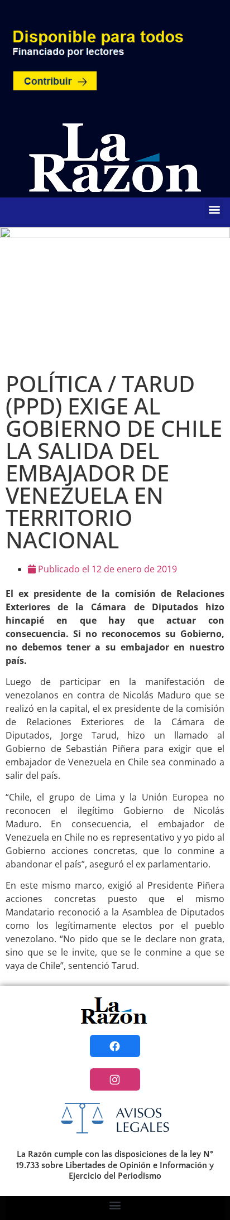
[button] (214, 209)
